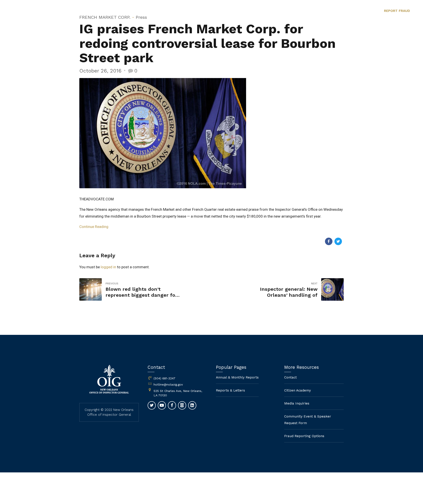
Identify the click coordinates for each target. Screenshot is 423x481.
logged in (108, 267)
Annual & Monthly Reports (237, 377)
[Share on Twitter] (338, 241)
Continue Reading (93, 226)
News (225, 11)
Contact (298, 11)
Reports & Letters (230, 390)
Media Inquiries (296, 403)
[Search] (367, 11)
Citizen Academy (297, 390)
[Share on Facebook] (328, 241)
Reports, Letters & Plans (261, 11)
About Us (202, 11)
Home (179, 11)
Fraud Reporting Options (335, 11)
